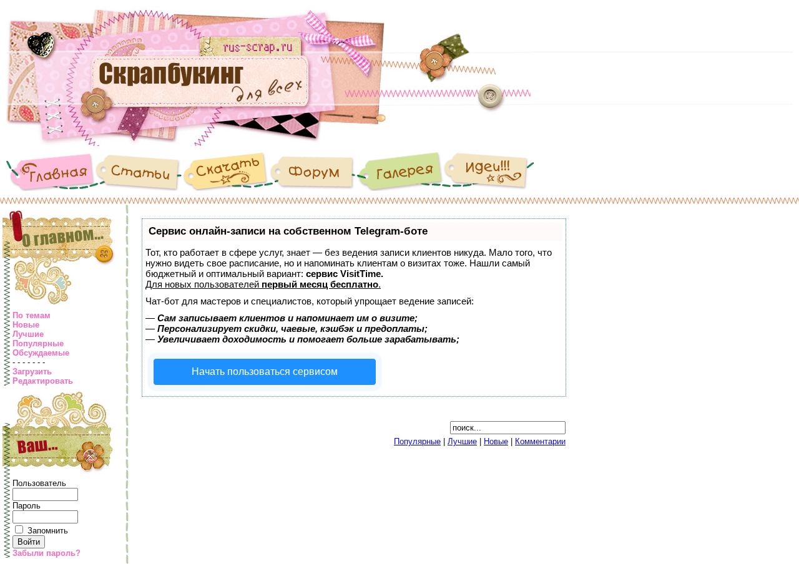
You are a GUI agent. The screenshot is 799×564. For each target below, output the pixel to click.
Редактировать (42, 381)
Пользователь (39, 483)
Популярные (38, 343)
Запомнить (47, 530)
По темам (31, 315)
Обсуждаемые (40, 352)
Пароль (26, 505)
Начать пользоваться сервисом (265, 371)
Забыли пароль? (46, 553)
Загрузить (32, 371)
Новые (25, 324)
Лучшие (28, 334)
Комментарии (540, 441)
